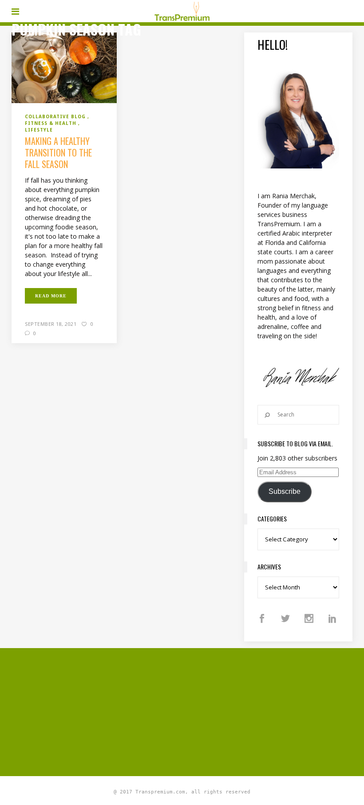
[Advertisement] (188, 711)
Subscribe (285, 491)
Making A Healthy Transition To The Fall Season (58, 152)
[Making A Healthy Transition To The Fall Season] (64, 67)
